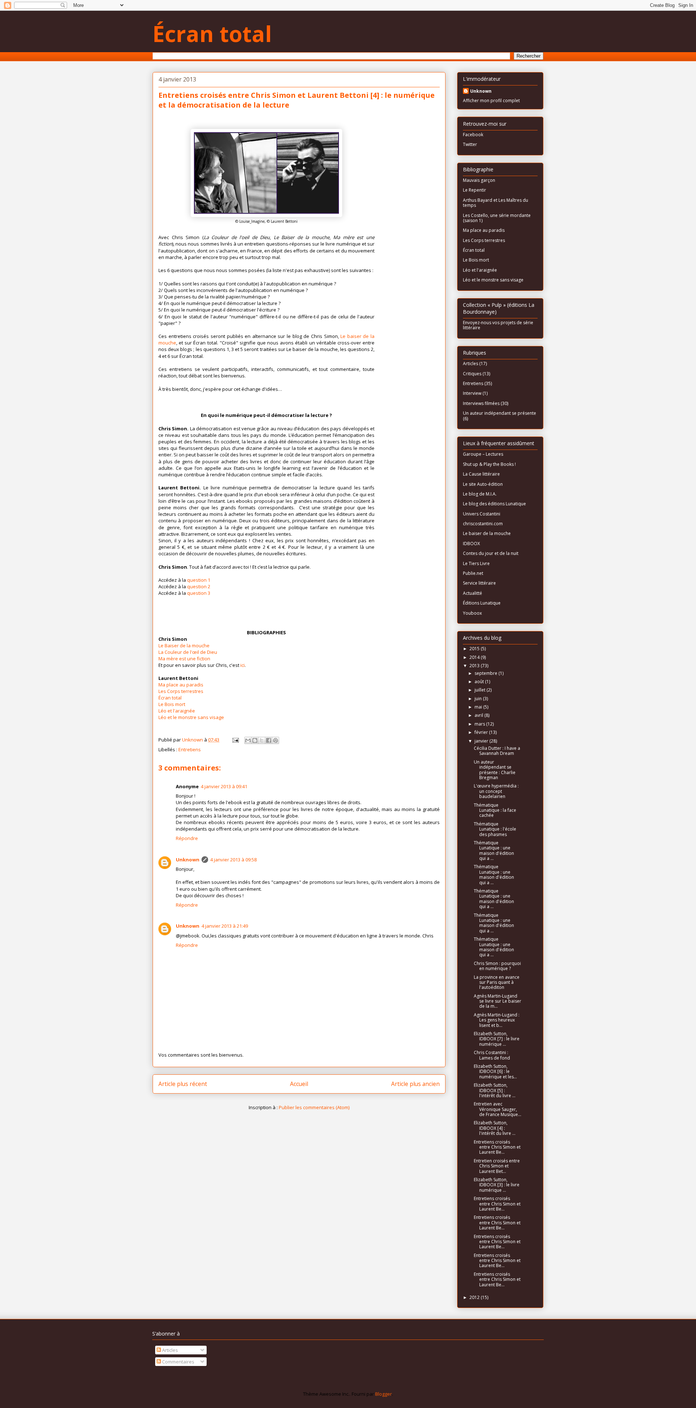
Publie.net (473, 573)
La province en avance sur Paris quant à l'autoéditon (496, 982)
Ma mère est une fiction (184, 658)
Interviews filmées (481, 403)
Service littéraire (479, 583)
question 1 (198, 580)
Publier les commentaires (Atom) (314, 1107)
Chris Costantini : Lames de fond (492, 1055)
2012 (475, 1297)
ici (242, 665)
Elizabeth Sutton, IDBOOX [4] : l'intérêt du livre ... (494, 1128)
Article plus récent (182, 1084)
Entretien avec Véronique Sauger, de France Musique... (497, 1109)
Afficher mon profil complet (491, 100)
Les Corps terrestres (180, 691)
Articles (470, 363)
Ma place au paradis (180, 684)
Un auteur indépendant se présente (499, 413)
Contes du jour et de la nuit (490, 553)
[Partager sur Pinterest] (275, 740)
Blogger (383, 1394)
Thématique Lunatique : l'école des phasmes (495, 829)
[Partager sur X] (261, 740)
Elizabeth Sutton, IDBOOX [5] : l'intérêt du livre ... (494, 1090)
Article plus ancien (415, 1084)
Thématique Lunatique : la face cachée (495, 810)
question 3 (198, 593)
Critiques (472, 374)
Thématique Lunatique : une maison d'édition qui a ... (494, 850)
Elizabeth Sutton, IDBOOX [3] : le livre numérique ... (496, 1185)
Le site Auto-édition (483, 484)
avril (479, 715)
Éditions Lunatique (482, 603)
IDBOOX (471, 543)
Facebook (473, 134)
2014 (475, 657)
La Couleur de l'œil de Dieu (187, 652)
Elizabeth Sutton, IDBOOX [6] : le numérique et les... (495, 1071)
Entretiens (189, 749)
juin (479, 698)
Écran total (212, 34)
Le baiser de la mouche (487, 533)
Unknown (187, 859)
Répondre (187, 838)
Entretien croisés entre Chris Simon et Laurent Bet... (497, 1166)
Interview (472, 393)
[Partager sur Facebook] (268, 740)
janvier (482, 741)
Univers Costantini (481, 514)
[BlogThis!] (254, 740)
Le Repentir (474, 190)
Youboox (472, 613)
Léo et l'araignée (176, 710)
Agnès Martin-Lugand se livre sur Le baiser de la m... (497, 1001)
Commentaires (177, 1361)
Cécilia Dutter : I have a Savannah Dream (497, 750)
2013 (475, 666)
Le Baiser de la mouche (184, 645)
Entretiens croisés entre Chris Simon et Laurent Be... (497, 1147)
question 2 (198, 586)
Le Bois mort (171, 704)
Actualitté (472, 593)
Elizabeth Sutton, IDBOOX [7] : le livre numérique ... (496, 1039)
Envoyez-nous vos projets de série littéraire (498, 325)
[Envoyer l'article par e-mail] (235, 739)
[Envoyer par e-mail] (248, 740)
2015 (475, 648)
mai (479, 707)
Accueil (299, 1084)
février (482, 732)
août (480, 681)
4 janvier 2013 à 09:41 (224, 786)
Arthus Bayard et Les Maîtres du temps (495, 202)
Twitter (470, 144)
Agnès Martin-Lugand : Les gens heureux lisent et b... (496, 1020)
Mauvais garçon (479, 180)
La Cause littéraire (481, 474)
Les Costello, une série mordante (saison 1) (497, 217)
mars (480, 724)
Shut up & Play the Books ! (489, 464)
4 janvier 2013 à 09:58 (233, 859)
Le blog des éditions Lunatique (494, 504)
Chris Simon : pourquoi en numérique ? (497, 966)
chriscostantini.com (483, 524)
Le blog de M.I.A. (480, 494)
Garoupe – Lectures (483, 454)
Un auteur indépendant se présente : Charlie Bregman (494, 770)
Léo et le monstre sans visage (191, 717)
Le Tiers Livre (476, 563)
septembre (486, 673)
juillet (480, 690)
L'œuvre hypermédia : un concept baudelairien (496, 791)
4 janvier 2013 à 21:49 (225, 926)
